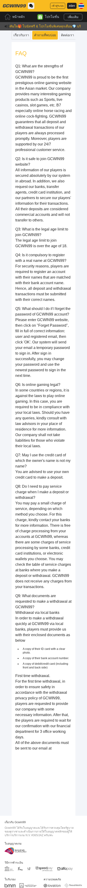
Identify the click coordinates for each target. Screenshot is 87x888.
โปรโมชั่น (52, 17)
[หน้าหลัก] (14, 6)
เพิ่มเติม (73, 17)
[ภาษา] (81, 6)
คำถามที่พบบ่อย (45, 35)
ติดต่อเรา (67, 35)
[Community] (31, 6)
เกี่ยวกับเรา (21, 35)
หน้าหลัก (18, 17)
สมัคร (72, 5)
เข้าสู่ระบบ (58, 5)
